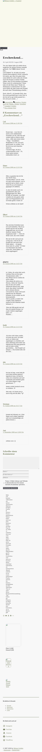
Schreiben (23, 104)
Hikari (5, 214)
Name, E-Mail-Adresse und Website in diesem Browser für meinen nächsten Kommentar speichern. (16, 482)
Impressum (10, 707)
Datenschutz (10, 708)
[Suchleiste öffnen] (1, 50)
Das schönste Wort (10, 108)
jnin (4, 362)
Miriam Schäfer (18, 748)
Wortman (6, 404)
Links (8, 710)
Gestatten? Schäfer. (10, 106)
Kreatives (18, 102)
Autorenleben (8, 102)
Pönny (5, 165)
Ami (4, 430)
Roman (16, 104)
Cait (4, 121)
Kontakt (9, 705)
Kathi (5, 325)
